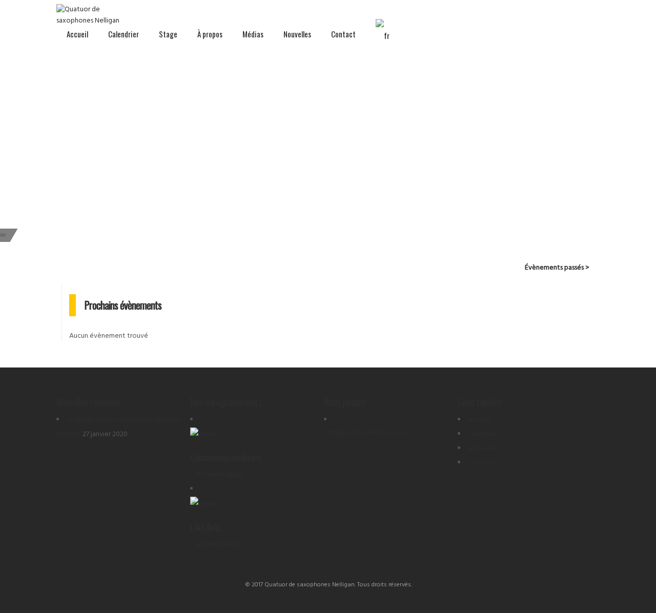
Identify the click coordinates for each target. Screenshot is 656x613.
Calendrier (123, 33)
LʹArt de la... (207, 527)
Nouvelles (297, 33)
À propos (209, 33)
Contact (343, 33)
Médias (252, 33)
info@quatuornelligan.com (365, 433)
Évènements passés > (557, 268)
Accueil (77, 33)
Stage (168, 33)
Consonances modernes (225, 457)
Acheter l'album (220, 475)
